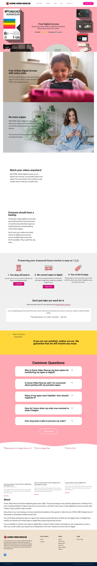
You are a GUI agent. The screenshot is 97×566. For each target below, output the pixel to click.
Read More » (6, 495)
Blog (61, 3)
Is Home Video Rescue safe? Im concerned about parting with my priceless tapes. (45, 384)
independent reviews (62, 304)
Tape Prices (39, 3)
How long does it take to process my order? (45, 421)
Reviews (48, 3)
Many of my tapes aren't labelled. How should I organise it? (47, 396)
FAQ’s (55, 3)
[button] (48, 32)
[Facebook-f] (5, 555)
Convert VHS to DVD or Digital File (75, 483)
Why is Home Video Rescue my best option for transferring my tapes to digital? (47, 371)
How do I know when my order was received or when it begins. (47, 409)
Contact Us (69, 3)
